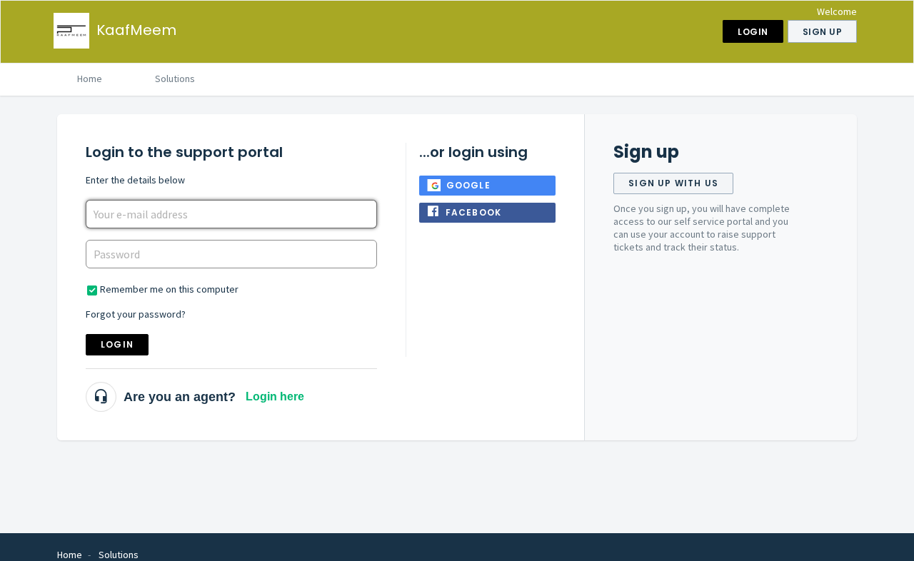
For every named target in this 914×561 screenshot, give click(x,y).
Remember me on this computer (169, 289)
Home (89, 78)
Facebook (474, 212)
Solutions (175, 78)
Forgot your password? (136, 314)
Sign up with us (673, 183)
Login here (275, 396)
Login (117, 344)
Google (468, 185)
